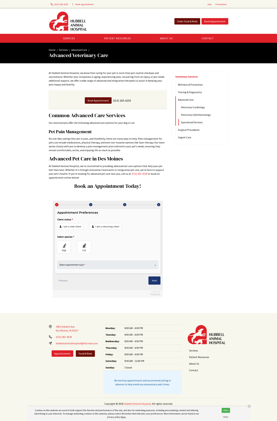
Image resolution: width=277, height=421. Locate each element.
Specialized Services (192, 122)
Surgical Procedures (189, 129)
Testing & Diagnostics (190, 92)
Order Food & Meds (187, 21)
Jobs (209, 4)
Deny (225, 416)
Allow (225, 410)
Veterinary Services (186, 76)
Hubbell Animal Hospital (137, 403)
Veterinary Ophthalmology (196, 114)
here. (123, 417)
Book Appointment (215, 21)
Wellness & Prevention (190, 84)
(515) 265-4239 (122, 100)
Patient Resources (117, 38)
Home (52, 49)
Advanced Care (79, 49)
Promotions (221, 4)
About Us (166, 38)
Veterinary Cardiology (193, 107)
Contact (208, 38)
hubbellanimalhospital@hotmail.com (77, 343)
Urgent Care (184, 137)
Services (69, 38)
